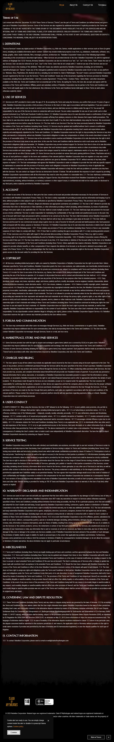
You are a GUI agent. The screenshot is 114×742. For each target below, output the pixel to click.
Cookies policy (18, 726)
